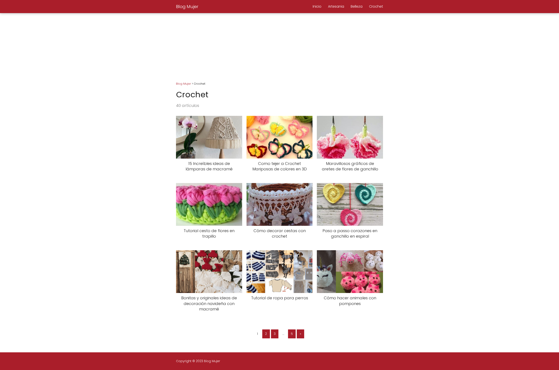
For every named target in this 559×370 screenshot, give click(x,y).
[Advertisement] (279, 45)
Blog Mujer (187, 6)
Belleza (356, 6)
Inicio (317, 6)
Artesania (336, 6)
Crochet (376, 6)
